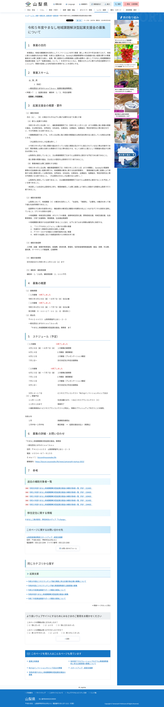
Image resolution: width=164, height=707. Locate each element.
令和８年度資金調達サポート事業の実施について (47, 590)
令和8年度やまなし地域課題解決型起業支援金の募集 (48, 594)
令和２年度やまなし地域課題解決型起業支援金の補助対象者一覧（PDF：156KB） (60, 492)
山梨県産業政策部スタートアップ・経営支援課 (44, 537)
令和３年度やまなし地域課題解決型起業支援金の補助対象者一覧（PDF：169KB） (60, 496)
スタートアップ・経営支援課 (81, 668)
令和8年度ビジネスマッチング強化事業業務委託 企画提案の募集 (52, 585)
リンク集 (93, 693)
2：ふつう (49, 625)
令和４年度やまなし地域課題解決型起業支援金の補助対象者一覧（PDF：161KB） (60, 500)
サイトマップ (41, 693)
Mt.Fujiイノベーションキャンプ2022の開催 (45, 668)
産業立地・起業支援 (46, 16)
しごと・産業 (34, 16)
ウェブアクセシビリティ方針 (77, 693)
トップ (27, 16)
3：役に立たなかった (66, 625)
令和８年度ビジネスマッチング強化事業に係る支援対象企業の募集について (57, 581)
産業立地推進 (34, 661)
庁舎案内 (30, 693)
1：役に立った (34, 625)
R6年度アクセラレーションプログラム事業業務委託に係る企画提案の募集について (89, 662)
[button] (58, 4)
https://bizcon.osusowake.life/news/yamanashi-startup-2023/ (59, 461)
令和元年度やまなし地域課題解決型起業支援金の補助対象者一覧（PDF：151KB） (60, 488)
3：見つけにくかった (71, 633)
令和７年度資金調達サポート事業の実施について (47, 598)
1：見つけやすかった (37, 633)
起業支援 (55, 16)
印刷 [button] (80, 20)
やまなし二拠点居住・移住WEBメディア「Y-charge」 (45, 519)
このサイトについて (56, 693)
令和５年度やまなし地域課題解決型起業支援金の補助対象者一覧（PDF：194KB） (60, 504)
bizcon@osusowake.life (47, 457)
